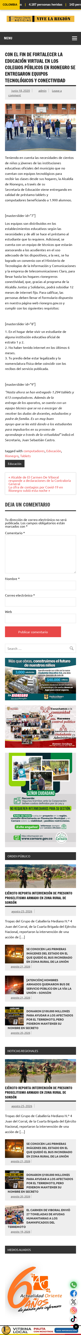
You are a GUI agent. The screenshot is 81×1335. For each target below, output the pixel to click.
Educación (53, 451)
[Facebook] (73, 1293)
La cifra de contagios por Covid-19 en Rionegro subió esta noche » (36, 488)
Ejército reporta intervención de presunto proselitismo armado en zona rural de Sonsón (38, 898)
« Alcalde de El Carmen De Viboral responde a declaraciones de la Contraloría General (40, 480)
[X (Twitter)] (73, 1302)
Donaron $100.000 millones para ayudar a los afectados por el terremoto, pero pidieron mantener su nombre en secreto (40, 1019)
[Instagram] (73, 1310)
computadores (34, 451)
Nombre (12, 578)
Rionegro (11, 456)
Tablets (25, 456)
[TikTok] (73, 1319)
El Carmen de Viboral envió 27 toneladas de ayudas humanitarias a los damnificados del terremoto (39, 1218)
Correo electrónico (20, 595)
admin (42, 90)
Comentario (15, 532)
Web (8, 611)
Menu (8, 38)
